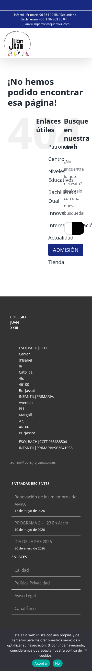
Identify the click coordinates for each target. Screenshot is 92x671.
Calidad (22, 570)
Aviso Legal (25, 595)
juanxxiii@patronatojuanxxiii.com (46, 24)
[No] (85, 649)
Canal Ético (25, 608)
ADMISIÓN (65, 249)
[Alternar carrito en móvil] (70, 42)
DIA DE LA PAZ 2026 (33, 541)
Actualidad (60, 237)
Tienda (56, 262)
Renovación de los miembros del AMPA (46, 500)
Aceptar (41, 663)
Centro (56, 158)
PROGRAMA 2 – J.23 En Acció (41, 523)
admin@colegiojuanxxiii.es (33, 462)
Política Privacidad (32, 583)
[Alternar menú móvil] (82, 42)
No (57, 663)
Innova (56, 213)
